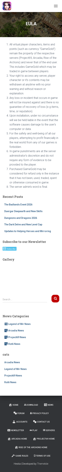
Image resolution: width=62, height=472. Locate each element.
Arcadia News (16, 330)
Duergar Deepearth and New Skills (23, 211)
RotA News (14, 344)
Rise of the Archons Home (33, 447)
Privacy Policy (40, 413)
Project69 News (17, 337)
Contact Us (43, 422)
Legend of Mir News (19, 324)
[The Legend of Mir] (8, 6)
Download (32, 405)
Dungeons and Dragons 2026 (20, 218)
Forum (20, 413)
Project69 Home (46, 439)
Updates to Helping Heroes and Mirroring (27, 231)
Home (15, 405)
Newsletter (17, 430)
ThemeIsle (42, 463)
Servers (50, 430)
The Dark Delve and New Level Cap (23, 224)
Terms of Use (43, 456)
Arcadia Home (19, 439)
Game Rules (22, 456)
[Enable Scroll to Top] (55, 465)
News (50, 405)
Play (34, 430)
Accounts (21, 422)
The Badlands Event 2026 (18, 204)
